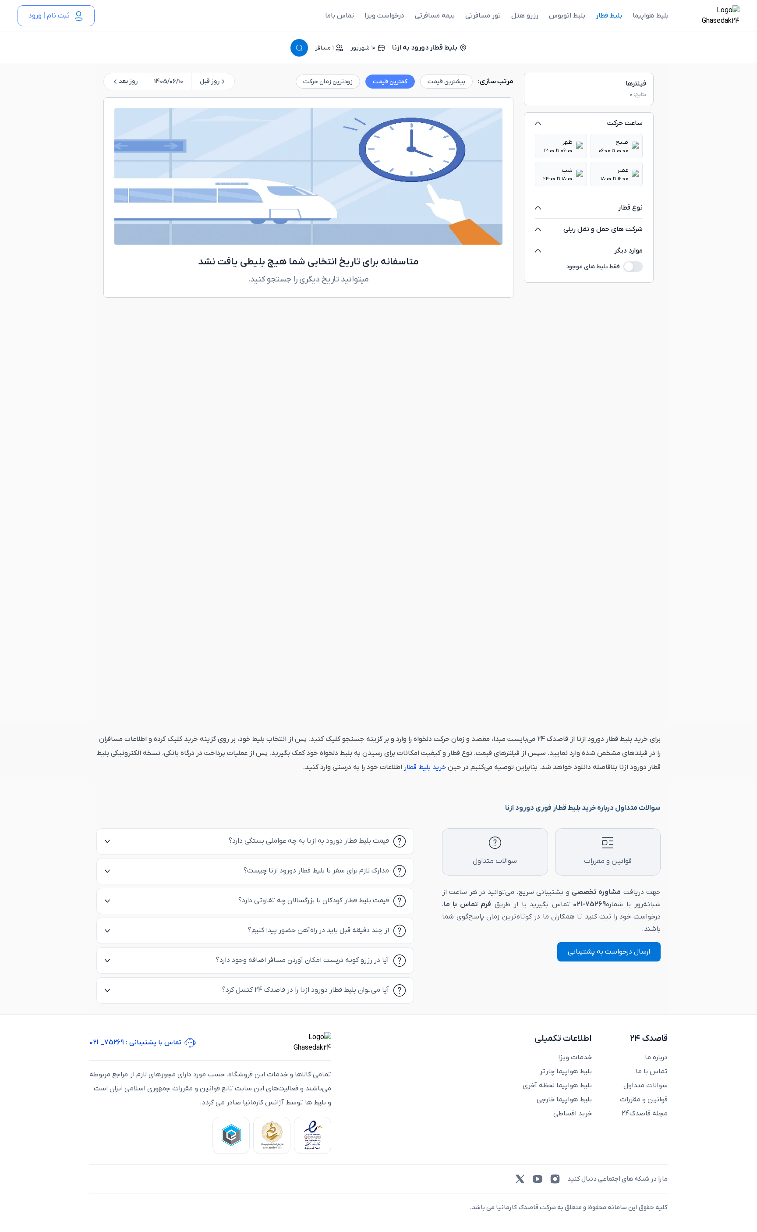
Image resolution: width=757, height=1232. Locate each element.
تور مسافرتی (483, 15)
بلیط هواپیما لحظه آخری (557, 1085)
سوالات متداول (645, 1085)
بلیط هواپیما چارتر (566, 1071)
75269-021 (589, 904)
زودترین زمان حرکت (328, 82)
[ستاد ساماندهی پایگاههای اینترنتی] (271, 1135)
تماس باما (339, 15)
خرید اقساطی (572, 1113)
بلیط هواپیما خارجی (564, 1099)
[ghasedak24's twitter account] (520, 1179)
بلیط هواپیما (651, 15)
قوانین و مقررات (644, 1099)
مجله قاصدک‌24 (645, 1113)
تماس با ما (652, 1071)
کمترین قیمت (390, 82)
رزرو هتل (524, 15)
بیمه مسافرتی (435, 15)
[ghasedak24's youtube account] (537, 1179)
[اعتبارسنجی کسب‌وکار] (312, 1135)
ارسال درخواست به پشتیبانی (609, 951)
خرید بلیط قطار (426, 767)
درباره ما (656, 1057)
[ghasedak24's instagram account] (555, 1179)
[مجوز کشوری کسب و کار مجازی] (231, 1135)
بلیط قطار (609, 15)
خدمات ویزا (575, 1057)
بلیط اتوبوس (567, 15)
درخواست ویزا (384, 15)
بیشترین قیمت (446, 82)
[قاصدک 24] (711, 15)
